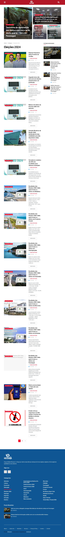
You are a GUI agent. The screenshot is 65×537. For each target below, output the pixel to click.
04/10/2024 (31, 392)
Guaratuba (26, 492)
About (5, 528)
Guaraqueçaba (27, 490)
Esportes (6, 495)
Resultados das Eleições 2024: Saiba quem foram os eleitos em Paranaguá (34, 359)
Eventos (6, 499)
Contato (42, 528)
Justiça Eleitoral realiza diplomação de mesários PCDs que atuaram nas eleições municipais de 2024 (46, 19)
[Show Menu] (4, 2)
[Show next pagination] (25, 441)
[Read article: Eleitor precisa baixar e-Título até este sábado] (15, 392)
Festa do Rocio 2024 (29, 484)
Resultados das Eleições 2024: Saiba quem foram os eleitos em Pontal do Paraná (35, 217)
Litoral (25, 494)
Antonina (6, 481)
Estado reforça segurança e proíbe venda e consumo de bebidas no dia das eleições (35, 414)
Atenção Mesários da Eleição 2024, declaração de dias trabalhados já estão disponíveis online (35, 134)
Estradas (6, 497)
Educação (6, 487)
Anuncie (26, 528)
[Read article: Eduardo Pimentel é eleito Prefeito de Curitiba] (15, 60)
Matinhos (26, 497)
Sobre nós (12, 528)
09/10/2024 (31, 169)
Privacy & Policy (33, 528)
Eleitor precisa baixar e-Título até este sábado (35, 386)
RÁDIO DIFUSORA (33, 58)
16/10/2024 (31, 86)
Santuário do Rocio (48, 493)
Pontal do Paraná (47, 487)
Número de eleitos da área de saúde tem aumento (35, 106)
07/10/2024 (31, 280)
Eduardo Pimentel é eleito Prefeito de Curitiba (34, 54)
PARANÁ (45, 483)
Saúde (44, 495)
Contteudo (28, 531)
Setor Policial (46, 497)
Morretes (45, 481)
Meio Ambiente (27, 499)
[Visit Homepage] (31, 2)
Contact (48, 528)
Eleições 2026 (7, 491)
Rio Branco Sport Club (49, 491)
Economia (6, 485)
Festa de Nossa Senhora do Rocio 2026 (31, 482)
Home (5, 43)
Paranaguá (46, 485)
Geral (25, 488)
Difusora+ (9, 531)
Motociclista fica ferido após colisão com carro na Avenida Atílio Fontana (55, 64)
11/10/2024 (31, 141)
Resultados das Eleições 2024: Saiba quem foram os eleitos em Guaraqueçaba (34, 246)
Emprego (6, 493)
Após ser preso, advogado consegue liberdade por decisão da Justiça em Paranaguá (32, 508)
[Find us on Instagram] (9, 471)
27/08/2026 (48, 57)
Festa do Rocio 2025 (29, 486)
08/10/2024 (31, 195)
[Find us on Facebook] (5, 471)
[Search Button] (58, 2)
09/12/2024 (38, 24)
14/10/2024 (31, 112)
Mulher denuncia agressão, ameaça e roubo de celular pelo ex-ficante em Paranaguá (56, 88)
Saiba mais (33, 72)
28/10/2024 (31, 60)
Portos (45, 489)
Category (10, 43)
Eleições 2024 (9, 24)
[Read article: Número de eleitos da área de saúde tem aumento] (15, 112)
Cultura (6, 483)
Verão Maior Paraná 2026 (49, 499)
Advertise (19, 528)
